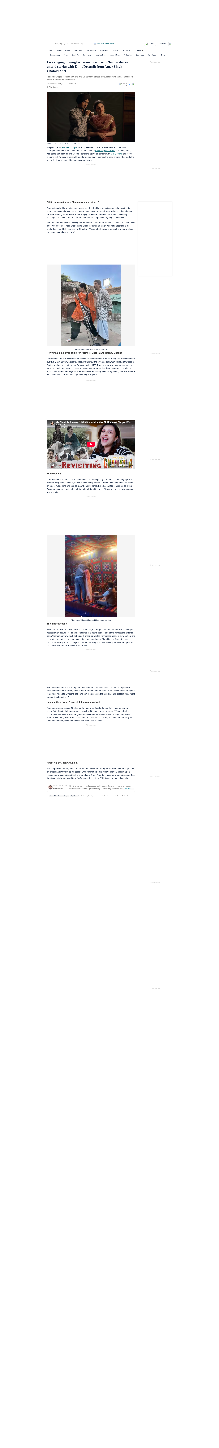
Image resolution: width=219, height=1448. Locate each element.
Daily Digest (152, 55)
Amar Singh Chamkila (105, 150)
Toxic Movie (125, 50)
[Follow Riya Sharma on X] (61, 87)
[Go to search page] (52, 44)
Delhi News (87, 55)
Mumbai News (115, 55)
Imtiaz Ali (53, 796)
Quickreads (140, 55)
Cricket (67, 50)
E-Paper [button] (151, 44)
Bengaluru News (100, 55)
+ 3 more (163, 55)
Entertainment (91, 50)
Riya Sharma (53, 87)
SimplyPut (75, 55)
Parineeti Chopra (69, 147)
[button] (48, 44)
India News (78, 50)
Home (50, 50)
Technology (128, 55)
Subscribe (162, 44)
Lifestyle (115, 50)
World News (103, 50)
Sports (66, 55)
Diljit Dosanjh (117, 154)
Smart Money (55, 55)
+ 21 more (137, 50)
